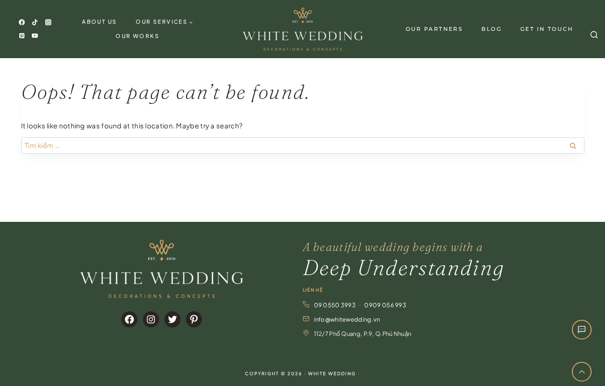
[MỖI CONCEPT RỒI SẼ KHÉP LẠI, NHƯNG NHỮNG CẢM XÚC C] (150, 196)
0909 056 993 (385, 305)
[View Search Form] (593, 28)
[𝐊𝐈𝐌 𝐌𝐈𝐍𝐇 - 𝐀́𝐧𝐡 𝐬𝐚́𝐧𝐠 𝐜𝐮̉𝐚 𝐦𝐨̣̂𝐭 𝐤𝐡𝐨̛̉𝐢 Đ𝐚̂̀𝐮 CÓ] (394, 196)
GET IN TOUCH (547, 28)
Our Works (137, 36)
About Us (99, 21)
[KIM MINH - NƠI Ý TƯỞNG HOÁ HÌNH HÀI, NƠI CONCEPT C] (333, 196)
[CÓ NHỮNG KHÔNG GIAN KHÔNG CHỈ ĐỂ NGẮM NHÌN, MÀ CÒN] (89, 196)
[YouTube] (35, 36)
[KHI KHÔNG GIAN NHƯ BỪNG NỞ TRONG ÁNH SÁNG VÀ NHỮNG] (516, 196)
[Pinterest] (22, 36)
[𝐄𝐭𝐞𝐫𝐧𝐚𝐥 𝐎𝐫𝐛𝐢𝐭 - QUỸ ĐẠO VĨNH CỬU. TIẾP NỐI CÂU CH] (272, 196)
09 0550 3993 (335, 305)
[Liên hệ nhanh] (582, 329)
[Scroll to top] (582, 372)
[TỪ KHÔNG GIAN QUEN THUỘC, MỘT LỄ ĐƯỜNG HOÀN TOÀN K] (577, 196)
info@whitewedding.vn (347, 319)
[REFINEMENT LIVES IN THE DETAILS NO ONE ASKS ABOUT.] (455, 196)
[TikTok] (35, 23)
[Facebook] (22, 23)
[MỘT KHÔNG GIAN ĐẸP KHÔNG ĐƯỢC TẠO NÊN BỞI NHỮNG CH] (211, 196)
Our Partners (434, 28)
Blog (491, 28)
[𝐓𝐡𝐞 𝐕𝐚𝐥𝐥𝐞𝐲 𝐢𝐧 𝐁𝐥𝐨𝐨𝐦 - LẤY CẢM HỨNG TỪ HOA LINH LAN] (28, 196)
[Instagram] (48, 23)
